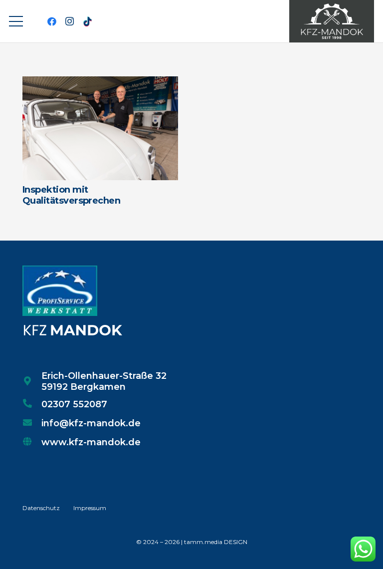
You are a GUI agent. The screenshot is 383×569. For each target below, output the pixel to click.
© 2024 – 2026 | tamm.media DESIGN (191, 542)
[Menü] (16, 21)
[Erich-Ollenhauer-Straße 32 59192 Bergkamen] (31, 382)
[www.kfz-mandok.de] (31, 442)
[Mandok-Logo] (331, 21)
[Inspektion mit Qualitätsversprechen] (100, 83)
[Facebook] (52, 21)
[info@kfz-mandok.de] (31, 423)
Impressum (89, 508)
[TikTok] (88, 21)
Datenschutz (41, 508)
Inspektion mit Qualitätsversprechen (71, 195)
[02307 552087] (31, 404)
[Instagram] (70, 21)
